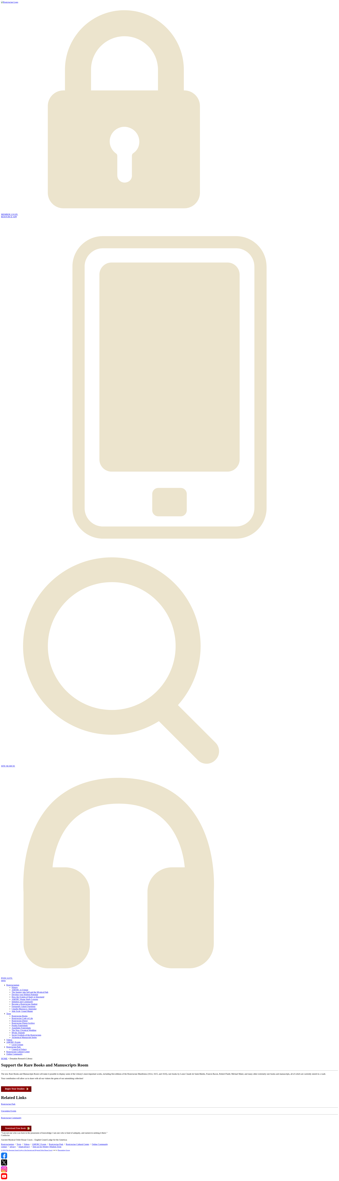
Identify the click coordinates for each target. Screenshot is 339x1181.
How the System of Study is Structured (28, 997)
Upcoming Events (8, 1111)
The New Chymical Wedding (24, 1030)
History (15, 987)
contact (4, 1147)
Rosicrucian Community (11, 1118)
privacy (13, 1147)
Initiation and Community (22, 1002)
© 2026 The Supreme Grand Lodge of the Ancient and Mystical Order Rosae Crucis (26, 1150)
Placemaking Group (64, 1150)
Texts (8, 1013)
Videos (9, 1040)
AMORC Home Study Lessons (25, 999)
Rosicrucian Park (13, 1047)
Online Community (14, 1054)
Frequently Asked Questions (23, 1006)
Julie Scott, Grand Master (22, 1011)
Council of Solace (19, 1049)
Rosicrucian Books (20, 1016)
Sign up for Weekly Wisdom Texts (47, 1147)
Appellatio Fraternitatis (21, 1028)
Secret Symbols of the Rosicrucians (26, 1035)
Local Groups (17, 1044)
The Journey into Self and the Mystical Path (30, 992)
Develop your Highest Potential (25, 994)
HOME (4, 1058)
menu (3, 980)
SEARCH (8, 766)
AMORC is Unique (20, 990)
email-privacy (24, 1147)
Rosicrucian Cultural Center (18, 1052)
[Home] (9, 2)
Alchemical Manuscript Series (24, 1037)
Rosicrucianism (12, 985)
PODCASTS (7, 978)
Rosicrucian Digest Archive (23, 1023)
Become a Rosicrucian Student (24, 1004)
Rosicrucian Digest (20, 1021)
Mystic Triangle (18, 1033)
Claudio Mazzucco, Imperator (24, 1009)
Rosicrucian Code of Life (22, 1018)
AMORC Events (13, 1042)
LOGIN (9, 214)
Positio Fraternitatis (20, 1025)
